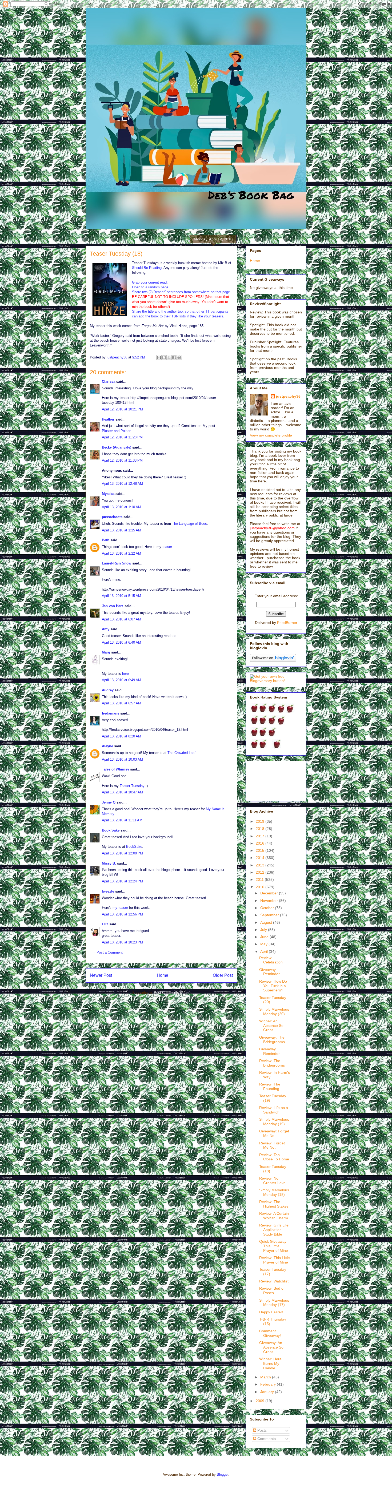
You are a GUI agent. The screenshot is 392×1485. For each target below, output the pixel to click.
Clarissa (108, 382)
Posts (261, 1430)
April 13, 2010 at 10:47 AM (122, 792)
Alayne (107, 746)
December (269, 893)
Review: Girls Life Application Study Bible (274, 1229)
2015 (260, 850)
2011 (260, 879)
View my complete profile (271, 435)
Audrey (108, 690)
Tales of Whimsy (115, 769)
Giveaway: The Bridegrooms (272, 1039)
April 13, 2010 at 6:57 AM (121, 703)
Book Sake (110, 830)
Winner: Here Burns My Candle (270, 1363)
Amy (105, 629)
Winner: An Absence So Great (271, 1025)
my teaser (120, 908)
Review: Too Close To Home (274, 1157)
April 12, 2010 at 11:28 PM (122, 437)
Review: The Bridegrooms (272, 1063)
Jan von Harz (112, 606)
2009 (260, 1401)
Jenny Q (108, 802)
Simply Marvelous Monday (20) (274, 1011)
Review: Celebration (271, 960)
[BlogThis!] (164, 357)
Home (162, 975)
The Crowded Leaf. (182, 753)
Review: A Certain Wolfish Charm (274, 1215)
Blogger (222, 1474)
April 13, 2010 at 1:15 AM (121, 530)
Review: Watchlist (274, 1281)
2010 (260, 887)
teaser (167, 547)
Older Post (223, 975)
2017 (260, 836)
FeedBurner (287, 622)
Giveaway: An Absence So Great (271, 1347)
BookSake (134, 847)
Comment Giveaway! (270, 1333)
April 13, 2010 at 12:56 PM (122, 914)
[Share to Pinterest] (179, 357)
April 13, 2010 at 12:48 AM (122, 484)
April (264, 951)
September (270, 915)
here (125, 674)
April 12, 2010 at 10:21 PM (122, 409)
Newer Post (101, 975)
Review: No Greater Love (272, 1180)
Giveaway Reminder (269, 971)
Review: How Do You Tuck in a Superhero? (273, 985)
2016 (260, 843)
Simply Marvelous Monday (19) (274, 1121)
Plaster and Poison (116, 431)
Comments (266, 1438)
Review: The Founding (269, 1086)
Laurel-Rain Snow (116, 563)
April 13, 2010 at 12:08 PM (122, 853)
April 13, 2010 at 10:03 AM (122, 759)
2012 (260, 872)
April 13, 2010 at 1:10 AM (121, 507)
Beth (105, 540)
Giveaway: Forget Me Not (274, 1133)
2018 (260, 828)
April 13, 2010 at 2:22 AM (121, 553)
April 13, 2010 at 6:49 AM (121, 680)
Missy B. (109, 863)
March (266, 1377)
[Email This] (159, 357)
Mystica (108, 494)
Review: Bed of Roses (272, 1290)
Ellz (105, 924)
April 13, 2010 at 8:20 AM (121, 736)
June (265, 937)
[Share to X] (169, 357)
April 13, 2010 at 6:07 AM (121, 619)
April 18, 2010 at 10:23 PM (122, 942)
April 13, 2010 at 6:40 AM (121, 642)
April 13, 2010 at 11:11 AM (122, 820)
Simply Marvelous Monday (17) (274, 1302)
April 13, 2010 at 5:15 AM (121, 596)
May (264, 944)
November (269, 900)
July (264, 929)
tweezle (108, 891)
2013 (260, 865)
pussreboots (112, 517)
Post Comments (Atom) (172, 993)
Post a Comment (110, 952)
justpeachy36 (288, 396)
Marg (106, 652)
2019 (260, 821)
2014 (260, 858)
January (267, 1392)
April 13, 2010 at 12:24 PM (122, 881)
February (268, 1384)
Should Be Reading (147, 268)
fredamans (110, 713)
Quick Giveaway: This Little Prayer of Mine (273, 1246)
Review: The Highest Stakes (274, 1204)
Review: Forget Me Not (272, 1145)
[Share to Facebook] (174, 357)
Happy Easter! (271, 1312)
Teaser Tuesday (132, 786)
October (267, 908)
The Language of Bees (189, 524)
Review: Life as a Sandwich (273, 1109)
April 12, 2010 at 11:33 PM (122, 460)
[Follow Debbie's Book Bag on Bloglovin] (273, 660)
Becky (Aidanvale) (116, 447)
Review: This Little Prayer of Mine (274, 1260)
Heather (108, 419)
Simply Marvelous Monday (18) (274, 1192)
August (266, 922)
